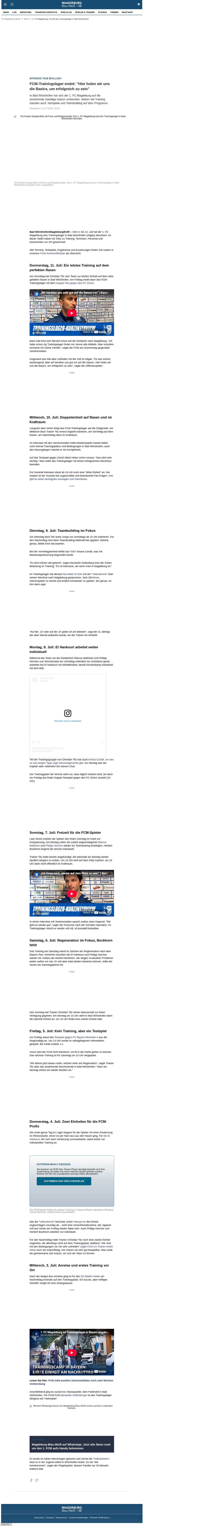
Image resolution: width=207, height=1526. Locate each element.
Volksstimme (99, 574)
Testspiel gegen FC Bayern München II (76, 1037)
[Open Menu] (5, 4)
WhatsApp (127, 12)
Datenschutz (61, 1518)
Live (14, 12)
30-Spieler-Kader (90, 1276)
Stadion (102, 12)
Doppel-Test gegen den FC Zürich (75, 283)
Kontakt (50, 1518)
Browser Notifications (100, 1518)
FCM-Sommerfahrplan (52, 253)
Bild (73, 551)
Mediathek (26, 12)
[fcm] (72, 1509)
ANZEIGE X (6, 1524)
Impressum (39, 1518)
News (6, 12)
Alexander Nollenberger (73, 1395)
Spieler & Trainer (85, 12)
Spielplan (66, 12)
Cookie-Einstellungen (78, 1518)
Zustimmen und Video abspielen (64, 1181)
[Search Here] (12, 4)
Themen (114, 12)
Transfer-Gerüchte (46, 12)
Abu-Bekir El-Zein (72, 574)
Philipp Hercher (54, 845)
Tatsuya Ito (80, 1221)
